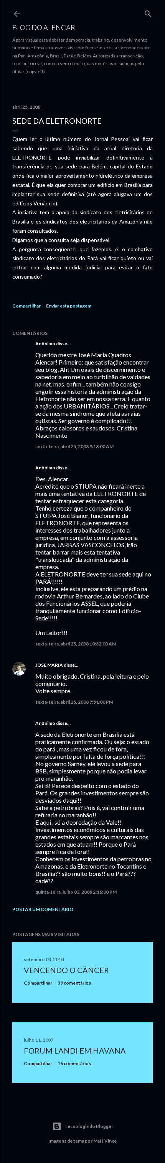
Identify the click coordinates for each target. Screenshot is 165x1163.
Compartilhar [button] (26, 306)
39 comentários (74, 983)
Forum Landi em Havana (75, 1050)
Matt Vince (105, 1141)
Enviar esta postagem (68, 306)
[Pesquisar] (148, 12)
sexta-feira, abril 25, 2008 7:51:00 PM (74, 702)
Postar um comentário (42, 909)
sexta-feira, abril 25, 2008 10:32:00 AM (75, 644)
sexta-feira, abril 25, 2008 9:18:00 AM (74, 446)
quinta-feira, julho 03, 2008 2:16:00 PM (76, 892)
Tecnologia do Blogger (88, 1126)
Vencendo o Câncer (66, 970)
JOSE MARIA (49, 665)
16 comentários (74, 1063)
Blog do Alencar (43, 27)
